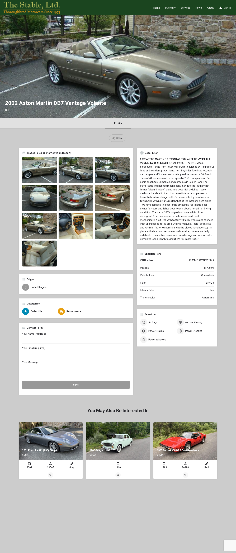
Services (185, 7)
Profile (118, 123)
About (210, 7)
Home (156, 7)
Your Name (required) (34, 333)
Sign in (227, 7)
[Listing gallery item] (39, 170)
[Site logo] (32, 7)
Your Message (30, 362)
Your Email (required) (33, 348)
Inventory (170, 7)
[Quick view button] (50, 475)
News (199, 7)
